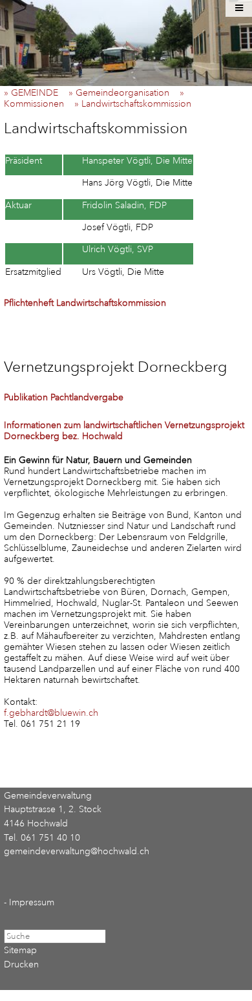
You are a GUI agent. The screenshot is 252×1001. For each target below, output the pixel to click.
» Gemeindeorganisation (122, 92)
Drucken (21, 964)
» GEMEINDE (35, 92)
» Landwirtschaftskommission (136, 103)
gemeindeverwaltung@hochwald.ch (76, 851)
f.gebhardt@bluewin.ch (51, 712)
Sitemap (20, 950)
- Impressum (29, 902)
